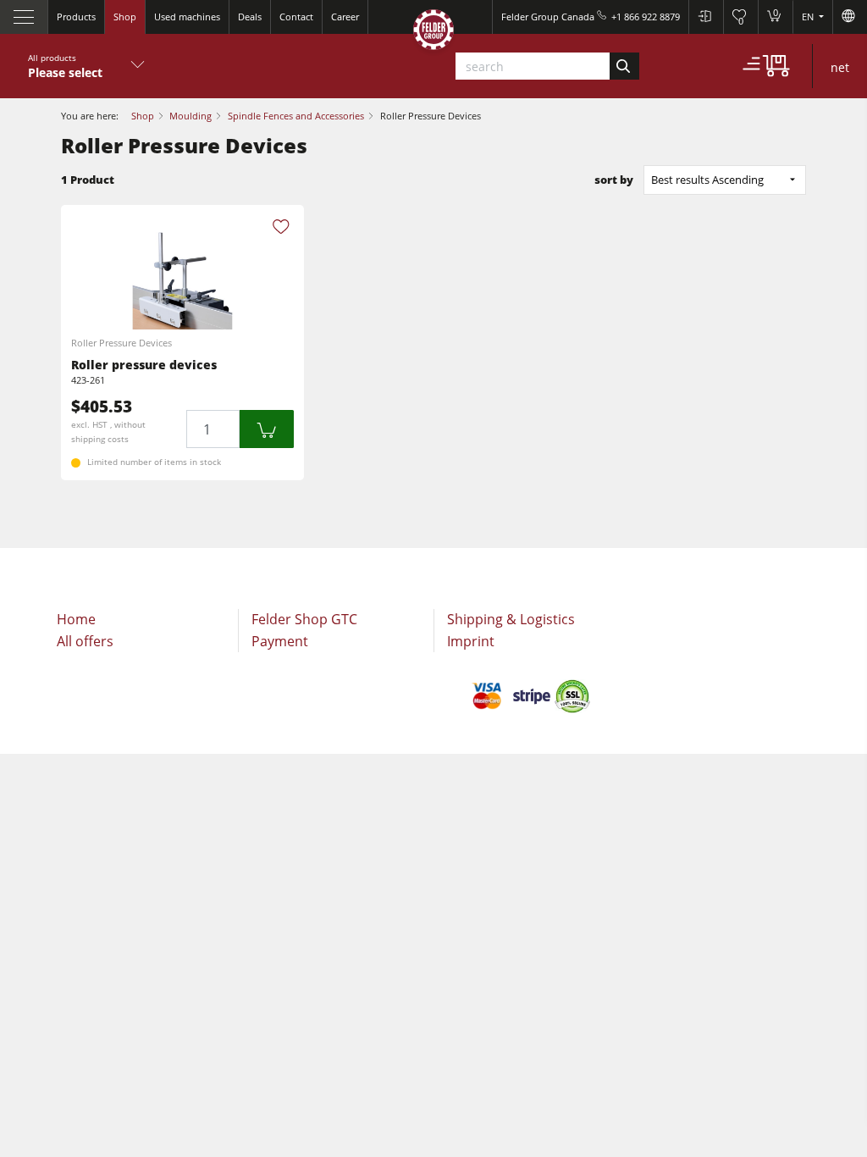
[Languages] (849, 17)
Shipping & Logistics (511, 619)
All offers (85, 641)
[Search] (624, 66)
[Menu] (24, 17)
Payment (279, 641)
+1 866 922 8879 (645, 16)
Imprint (470, 641)
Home (76, 619)
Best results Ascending (707, 179)
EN (809, 16)
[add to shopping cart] (266, 429)
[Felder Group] (433, 32)
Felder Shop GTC (304, 619)
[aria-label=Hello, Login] (705, 17)
